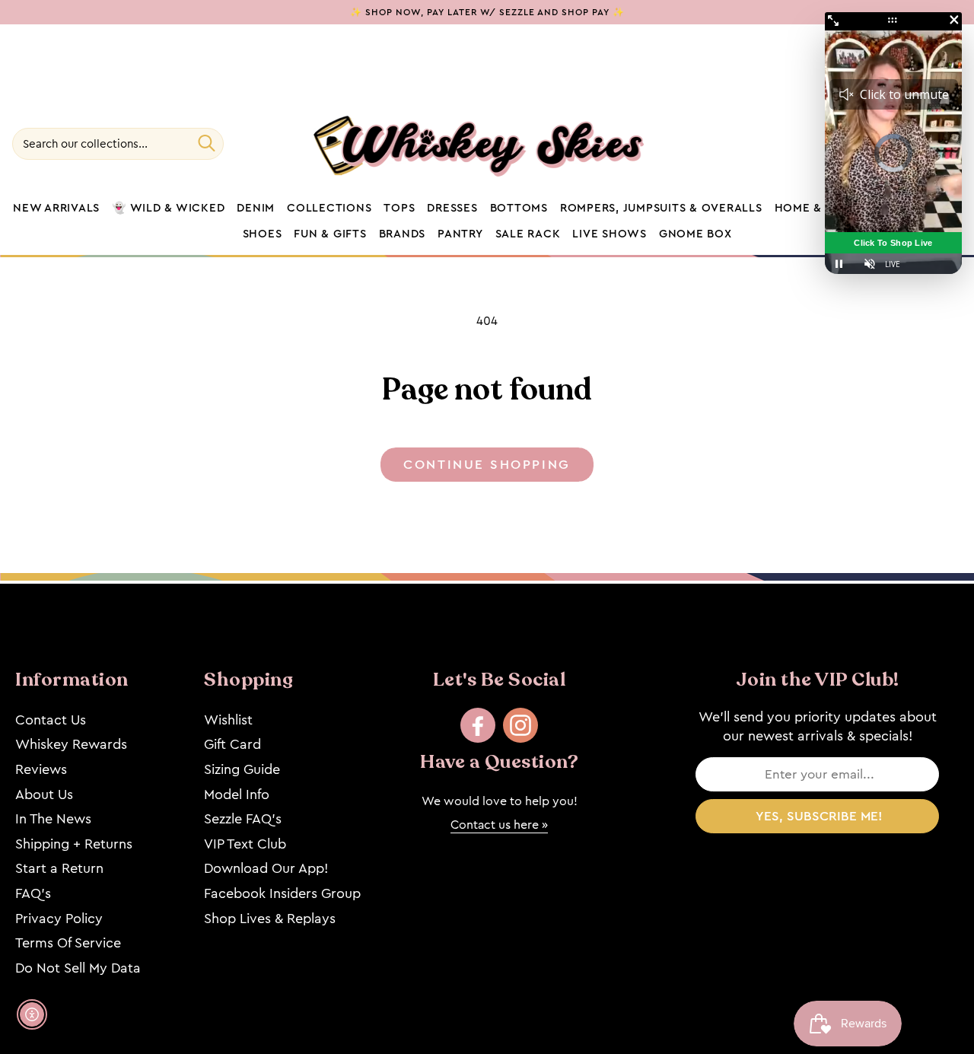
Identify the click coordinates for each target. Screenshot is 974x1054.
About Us (44, 794)
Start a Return (59, 868)
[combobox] (118, 144)
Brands (402, 234)
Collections (329, 208)
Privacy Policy (59, 918)
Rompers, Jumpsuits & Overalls (661, 208)
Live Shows (609, 234)
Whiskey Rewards (71, 744)
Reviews (41, 769)
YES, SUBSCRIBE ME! (819, 816)
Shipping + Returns (73, 844)
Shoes (262, 234)
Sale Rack (528, 234)
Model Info (236, 794)
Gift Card (232, 744)
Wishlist (228, 720)
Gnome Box (695, 234)
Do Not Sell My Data (78, 968)
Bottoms (519, 208)
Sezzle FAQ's (243, 819)
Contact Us (50, 720)
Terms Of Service (68, 943)
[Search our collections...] (206, 143)
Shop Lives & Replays (270, 918)
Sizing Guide (242, 769)
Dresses (452, 208)
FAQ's (33, 893)
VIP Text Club (245, 844)
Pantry (460, 234)
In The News (53, 819)
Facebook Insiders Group (282, 893)
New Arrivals (56, 208)
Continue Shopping (486, 464)
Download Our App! (266, 868)
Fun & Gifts (330, 234)
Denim (256, 208)
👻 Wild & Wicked (168, 208)
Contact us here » (499, 824)
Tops (399, 208)
